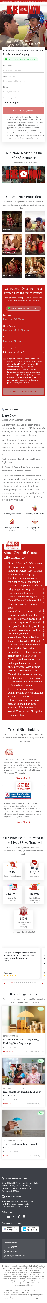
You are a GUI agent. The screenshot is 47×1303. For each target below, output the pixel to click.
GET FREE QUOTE (23, 111)
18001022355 (12, 1247)
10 (30, 982)
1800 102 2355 (32, 1283)
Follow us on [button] (7, 1212)
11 (32, 982)
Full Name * (7, 66)
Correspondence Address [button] (16, 1178)
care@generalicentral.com (16, 1256)
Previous (4, 984)
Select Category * (9, 98)
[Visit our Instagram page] (24, 1217)
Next (42, 984)
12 (35, 982)
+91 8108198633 (13, 1251)
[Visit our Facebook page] (18, 1217)
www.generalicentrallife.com (23, 1285)
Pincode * (6, 87)
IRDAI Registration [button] (14, 1197)
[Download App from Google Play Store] (10, 1229)
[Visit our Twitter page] (13, 1217)
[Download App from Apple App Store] (30, 1229)
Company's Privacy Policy (23, 375)
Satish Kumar (8, 973)
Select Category (11, 102)
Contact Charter (25, 133)
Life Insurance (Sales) (13, 352)
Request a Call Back (23, 391)
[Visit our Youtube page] (8, 1217)
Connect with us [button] (10, 1243)
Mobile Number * (9, 77)
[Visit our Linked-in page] (3, 1217)
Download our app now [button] (11, 1223)
